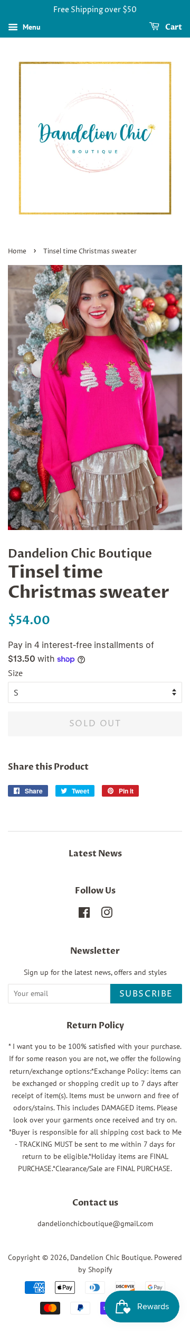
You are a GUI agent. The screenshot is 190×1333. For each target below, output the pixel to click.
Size (15, 673)
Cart (173, 27)
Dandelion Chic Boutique (110, 1257)
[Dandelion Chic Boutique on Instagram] (106, 914)
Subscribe (146, 994)
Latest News (95, 854)
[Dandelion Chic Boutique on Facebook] (84, 914)
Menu (31, 27)
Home (17, 251)
